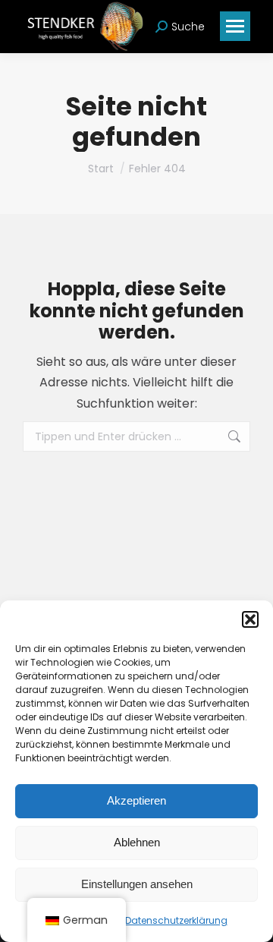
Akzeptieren (136, 800)
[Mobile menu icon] (235, 26)
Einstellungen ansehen (137, 883)
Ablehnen (137, 842)
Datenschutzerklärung (176, 920)
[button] (250, 619)
